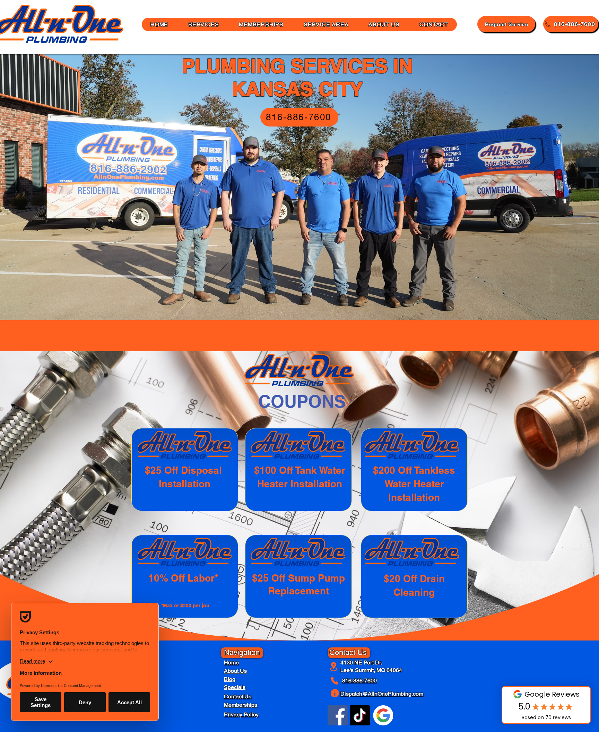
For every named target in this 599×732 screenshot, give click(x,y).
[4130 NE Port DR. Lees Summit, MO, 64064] (334, 666)
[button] (384, 24)
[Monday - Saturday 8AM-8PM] (336, 693)
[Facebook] (338, 715)
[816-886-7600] (336, 680)
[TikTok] (360, 715)
